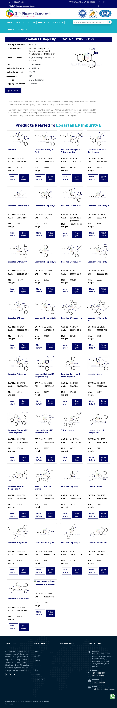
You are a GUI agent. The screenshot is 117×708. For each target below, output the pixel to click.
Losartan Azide (95, 374)
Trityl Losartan (68, 430)
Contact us (57, 22)
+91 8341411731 (98, 675)
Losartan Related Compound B (16, 487)
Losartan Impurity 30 (97, 542)
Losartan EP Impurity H (71, 262)
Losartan (12, 149)
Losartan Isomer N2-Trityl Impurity (44, 431)
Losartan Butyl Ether (17, 542)
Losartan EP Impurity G (45, 262)
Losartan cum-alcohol (45, 584)
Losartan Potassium (17, 374)
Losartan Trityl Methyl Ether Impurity (71, 375)
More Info (11, 178)
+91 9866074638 (98, 673)
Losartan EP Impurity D (98, 205)
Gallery (37, 670)
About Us (38, 656)
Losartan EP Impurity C (71, 205)
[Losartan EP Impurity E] (86, 59)
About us (20, 22)
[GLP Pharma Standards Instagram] (104, 2)
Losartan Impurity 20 (70, 542)
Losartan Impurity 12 (44, 542)
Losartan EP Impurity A (18, 205)
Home (9, 22)
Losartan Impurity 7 (70, 486)
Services (31, 22)
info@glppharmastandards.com (103, 689)
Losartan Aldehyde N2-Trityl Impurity (71, 150)
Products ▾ (43, 22)
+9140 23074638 (98, 682)
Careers (10, 29)
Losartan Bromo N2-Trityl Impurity (97, 150)
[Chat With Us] (112, 696)
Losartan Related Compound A (96, 431)
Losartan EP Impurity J (18, 318)
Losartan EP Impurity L (71, 318)
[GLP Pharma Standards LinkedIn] (99, 6)
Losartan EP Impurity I (98, 262)
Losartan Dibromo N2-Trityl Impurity (18, 431)
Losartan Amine (95, 486)
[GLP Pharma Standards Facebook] (99, 2)
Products (38, 665)
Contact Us (39, 679)
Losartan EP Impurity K (45, 318)
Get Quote (22, 29)
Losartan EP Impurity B (45, 205)
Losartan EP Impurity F (18, 262)
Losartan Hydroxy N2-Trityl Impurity (45, 375)
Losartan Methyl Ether (18, 598)
